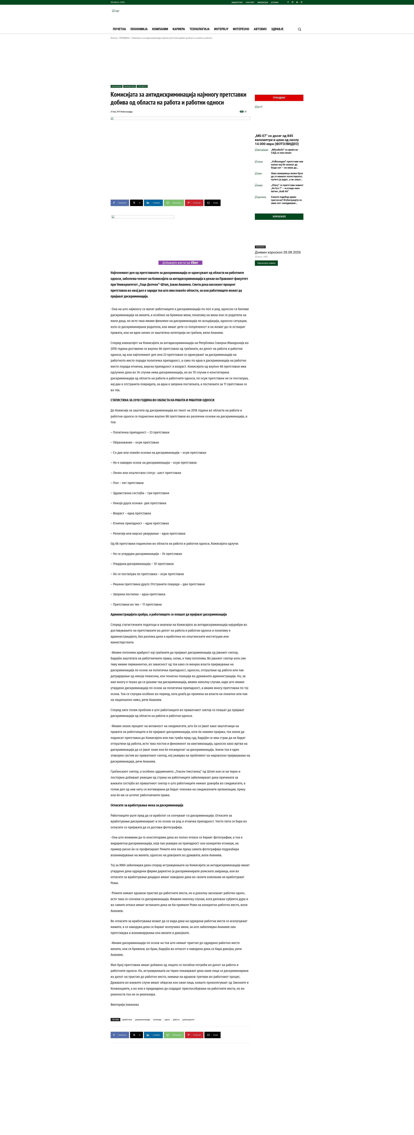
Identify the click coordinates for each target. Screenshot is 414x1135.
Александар (126, 111)
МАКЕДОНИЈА (129, 86)
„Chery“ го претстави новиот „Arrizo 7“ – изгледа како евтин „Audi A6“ (287, 188)
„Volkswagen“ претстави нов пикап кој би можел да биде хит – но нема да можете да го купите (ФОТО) (287, 164)
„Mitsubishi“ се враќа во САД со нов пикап (284, 151)
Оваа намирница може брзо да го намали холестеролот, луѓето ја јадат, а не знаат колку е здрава (287, 176)
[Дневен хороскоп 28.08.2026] (279, 236)
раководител (188, 1019)
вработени (127, 1019)
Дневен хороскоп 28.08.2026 (278, 252)
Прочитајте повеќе (266, 263)
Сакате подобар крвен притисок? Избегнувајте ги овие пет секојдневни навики (286, 200)
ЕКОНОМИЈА (125, 38)
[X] (301, 2)
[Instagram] (292, 2)
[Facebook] (288, 2)
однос (167, 1019)
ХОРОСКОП (260, 247)
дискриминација (142, 1019)
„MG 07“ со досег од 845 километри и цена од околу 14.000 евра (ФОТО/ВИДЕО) (277, 140)
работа (176, 1019)
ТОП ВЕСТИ (142, 86)
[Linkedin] (297, 2)
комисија (157, 1019)
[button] (299, 29)
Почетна (114, 38)
